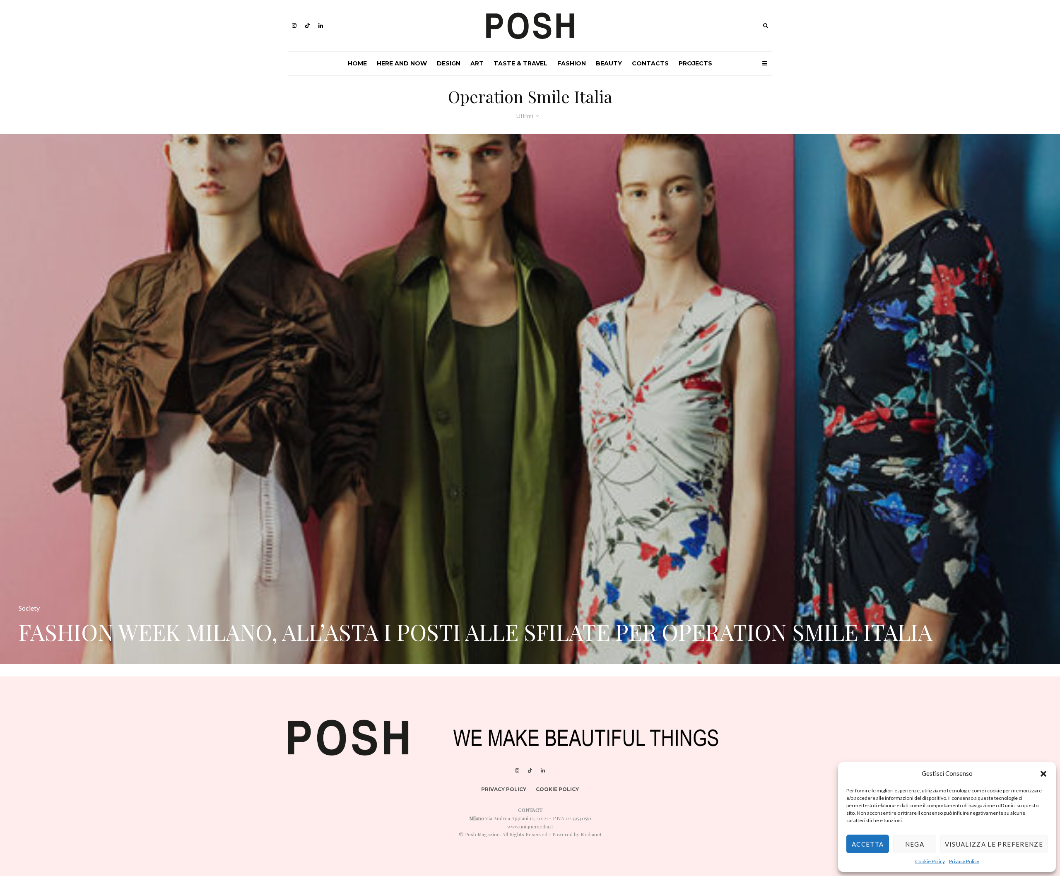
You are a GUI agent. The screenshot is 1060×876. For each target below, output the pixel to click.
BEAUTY (609, 63)
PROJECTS (695, 63)
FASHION (571, 63)
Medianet (591, 834)
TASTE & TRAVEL (520, 63)
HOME (357, 63)
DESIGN (448, 63)
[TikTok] (307, 25)
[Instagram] (294, 25)
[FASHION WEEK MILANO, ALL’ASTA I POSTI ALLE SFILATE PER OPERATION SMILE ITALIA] (530, 399)
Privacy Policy (964, 861)
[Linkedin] (320, 25)
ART (477, 63)
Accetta (868, 844)
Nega (914, 844)
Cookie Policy (930, 861)
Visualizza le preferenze (994, 844)
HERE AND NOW (402, 63)
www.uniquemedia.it (530, 826)
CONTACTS (650, 63)
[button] (1043, 774)
